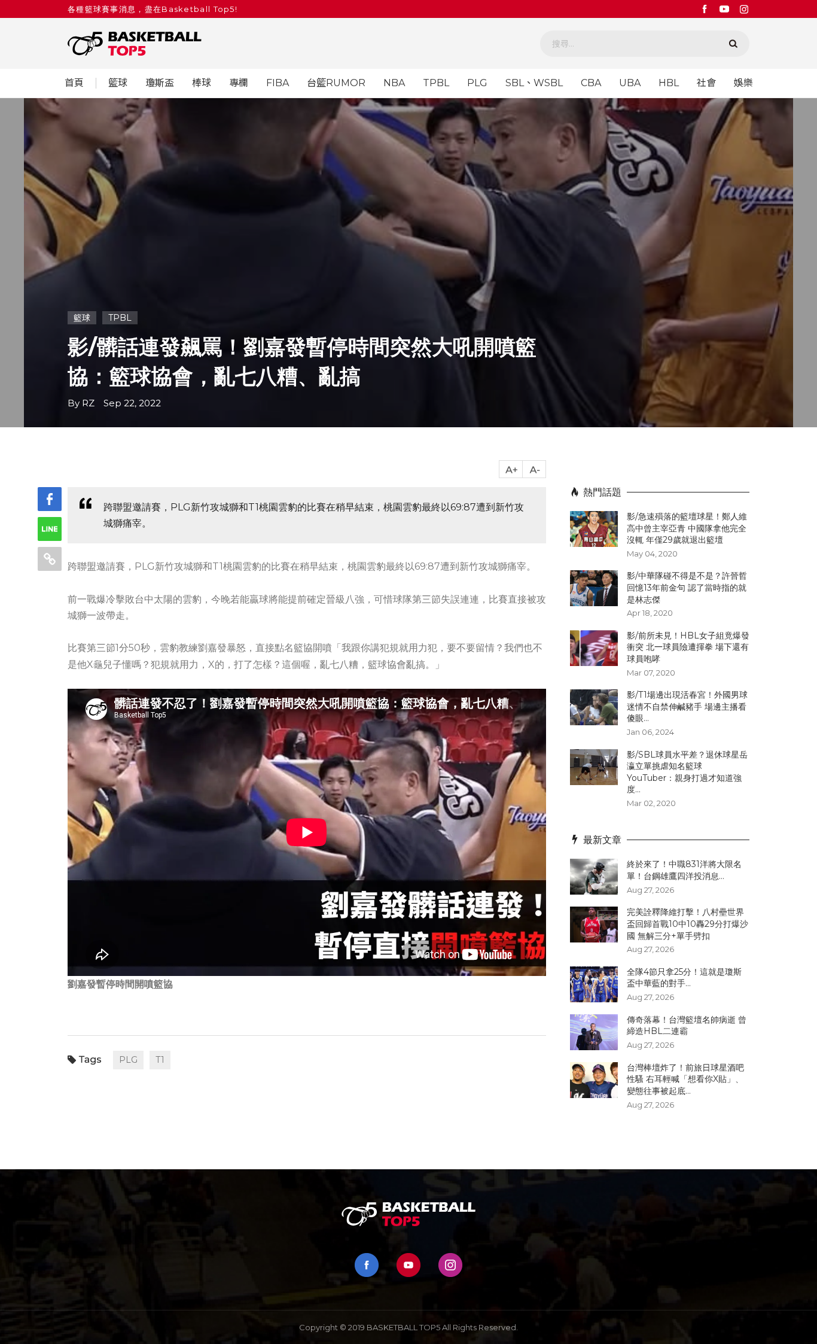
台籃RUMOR (336, 83)
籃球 (117, 83)
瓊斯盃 (159, 83)
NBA (394, 83)
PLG (477, 83)
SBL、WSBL (534, 83)
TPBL (436, 83)
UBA (630, 83)
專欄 (238, 83)
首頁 (74, 83)
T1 (160, 1059)
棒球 (201, 83)
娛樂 (743, 83)
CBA (591, 83)
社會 (706, 83)
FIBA (277, 83)
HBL (669, 83)
